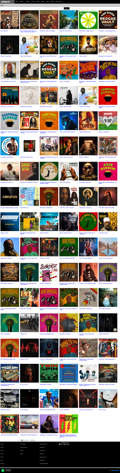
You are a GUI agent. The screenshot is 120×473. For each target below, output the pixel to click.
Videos (27, 1)
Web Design (42, 460)
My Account (58, 1)
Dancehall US (42, 447)
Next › (34, 440)
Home (17, 1)
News (43, 1)
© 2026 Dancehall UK (44, 463)
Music (21, 1)
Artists (38, 1)
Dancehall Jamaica (43, 444)
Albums (2, 447)
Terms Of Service (23, 447)
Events (32, 1)
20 (31, 440)
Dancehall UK (42, 450)
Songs (2, 444)
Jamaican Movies (43, 457)
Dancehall (42, 453)
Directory (2, 463)
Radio (47, 1)
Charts (52, 1)
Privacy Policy (23, 444)
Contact (21, 450)
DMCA (21, 453)
